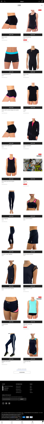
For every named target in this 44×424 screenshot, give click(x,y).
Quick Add (11, 34)
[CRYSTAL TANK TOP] (32, 345)
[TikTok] (9, 403)
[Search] (5, 1)
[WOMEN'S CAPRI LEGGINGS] (11, 238)
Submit (22, 399)
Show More (22, 372)
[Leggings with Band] (11, 345)
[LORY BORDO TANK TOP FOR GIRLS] (11, 165)
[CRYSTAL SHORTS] (11, 308)
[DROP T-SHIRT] (32, 58)
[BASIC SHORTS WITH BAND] (11, 129)
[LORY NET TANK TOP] (32, 21)
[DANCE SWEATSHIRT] (32, 129)
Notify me (33, 179)
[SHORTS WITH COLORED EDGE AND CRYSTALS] (11, 94)
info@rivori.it (6, 389)
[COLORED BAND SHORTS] (11, 58)
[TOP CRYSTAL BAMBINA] (32, 202)
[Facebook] (3, 403)
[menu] (1, 1)
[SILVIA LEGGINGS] (11, 202)
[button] (18, 5)
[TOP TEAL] (32, 165)
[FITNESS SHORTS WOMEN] (32, 238)
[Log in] (39, 1)
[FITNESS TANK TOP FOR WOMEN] (11, 272)
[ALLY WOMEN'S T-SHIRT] (32, 272)
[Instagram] (6, 403)
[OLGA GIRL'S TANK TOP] (32, 308)
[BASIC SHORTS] (11, 21)
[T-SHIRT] (32, 94)
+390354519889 (6, 388)
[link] (12, 422)
